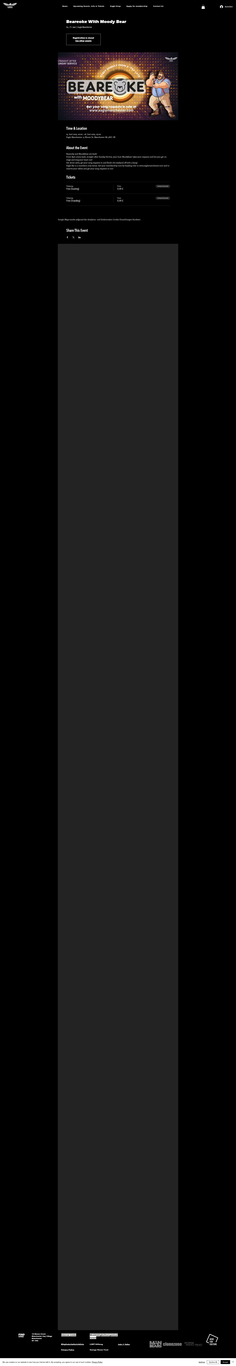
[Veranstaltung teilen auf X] (73, 237)
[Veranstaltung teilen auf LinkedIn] (79, 237)
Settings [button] (202, 1362)
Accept (225, 1362)
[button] (203, 7)
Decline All (213, 1362)
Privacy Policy (97, 1362)
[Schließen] (233, 1362)
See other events (83, 41)
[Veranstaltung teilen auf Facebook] (67, 237)
